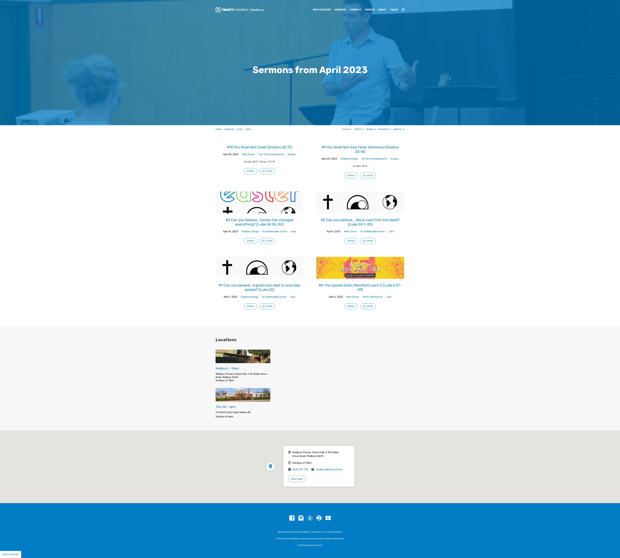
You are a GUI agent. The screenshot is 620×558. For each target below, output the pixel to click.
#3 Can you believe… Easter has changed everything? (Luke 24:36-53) (259, 222)
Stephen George (349, 158)
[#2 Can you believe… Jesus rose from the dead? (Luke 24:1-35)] (360, 210)
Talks (394, 10)
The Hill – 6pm (226, 407)
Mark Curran (248, 154)
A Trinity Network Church (310, 545)
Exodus (292, 154)
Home (218, 129)
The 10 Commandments (271, 154)
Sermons (229, 129)
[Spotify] (319, 518)
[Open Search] (403, 9)
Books (369, 129)
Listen (268, 171)
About (382, 10)
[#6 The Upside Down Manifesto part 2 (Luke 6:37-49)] (360, 276)
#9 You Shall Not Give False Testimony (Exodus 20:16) (360, 149)
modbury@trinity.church (329, 469)
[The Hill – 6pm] (243, 399)
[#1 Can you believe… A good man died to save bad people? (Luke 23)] (259, 276)
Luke (293, 231)
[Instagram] (301, 518)
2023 (239, 129)
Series (358, 129)
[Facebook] (291, 518)
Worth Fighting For (373, 297)
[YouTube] (328, 518)
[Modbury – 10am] (243, 360)
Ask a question (11, 554)
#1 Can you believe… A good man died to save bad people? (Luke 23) (259, 287)
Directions (297, 479)
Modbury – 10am (227, 368)
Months (397, 129)
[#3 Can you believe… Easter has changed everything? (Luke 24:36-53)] (259, 210)
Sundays (340, 10)
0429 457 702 (300, 469)
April (248, 129)
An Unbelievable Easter (274, 231)
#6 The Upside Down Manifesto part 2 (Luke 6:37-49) (360, 287)
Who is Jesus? (322, 10)
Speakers (383, 129)
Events (370, 10)
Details (250, 171)
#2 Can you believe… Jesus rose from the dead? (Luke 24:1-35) (360, 222)
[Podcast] (310, 518)
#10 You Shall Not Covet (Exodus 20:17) (259, 147)
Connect (356, 10)
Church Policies (334, 532)
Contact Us (318, 532)
